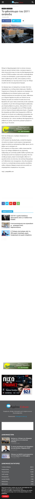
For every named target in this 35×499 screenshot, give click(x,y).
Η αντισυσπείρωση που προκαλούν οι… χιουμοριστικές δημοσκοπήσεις (22, 225)
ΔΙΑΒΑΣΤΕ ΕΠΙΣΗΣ (7, 211)
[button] (32, 2)
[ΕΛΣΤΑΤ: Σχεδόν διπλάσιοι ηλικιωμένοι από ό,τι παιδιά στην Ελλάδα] (6, 217)
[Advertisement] (17, 55)
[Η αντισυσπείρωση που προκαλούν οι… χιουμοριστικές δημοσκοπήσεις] (6, 225)
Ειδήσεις (8, 6)
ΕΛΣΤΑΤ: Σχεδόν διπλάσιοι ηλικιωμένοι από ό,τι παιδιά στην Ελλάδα (21, 217)
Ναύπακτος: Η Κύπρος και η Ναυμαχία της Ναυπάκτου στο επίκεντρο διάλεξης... (21, 440)
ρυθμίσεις (4, 493)
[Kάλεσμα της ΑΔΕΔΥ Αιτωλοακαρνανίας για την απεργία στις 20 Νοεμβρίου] (6, 456)
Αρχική (3, 6)
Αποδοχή (5, 496)
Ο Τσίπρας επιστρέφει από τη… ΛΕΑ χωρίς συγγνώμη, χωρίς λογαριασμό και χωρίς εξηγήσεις (21, 233)
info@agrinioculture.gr (21, 416)
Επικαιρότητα (15, 6)
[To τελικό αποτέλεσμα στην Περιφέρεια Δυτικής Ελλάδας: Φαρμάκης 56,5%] (6, 448)
